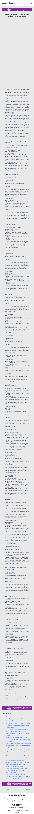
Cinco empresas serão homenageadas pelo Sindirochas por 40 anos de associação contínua (17, 770)
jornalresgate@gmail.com (17, 807)
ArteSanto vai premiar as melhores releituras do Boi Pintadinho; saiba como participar (18, 739)
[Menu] (31, 3)
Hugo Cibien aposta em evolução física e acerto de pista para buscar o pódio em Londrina (18, 746)
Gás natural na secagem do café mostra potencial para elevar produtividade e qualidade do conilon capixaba (18, 758)
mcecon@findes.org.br (13, 700)
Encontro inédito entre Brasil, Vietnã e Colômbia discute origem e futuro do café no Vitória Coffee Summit (17, 764)
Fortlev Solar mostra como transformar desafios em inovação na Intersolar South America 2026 (18, 719)
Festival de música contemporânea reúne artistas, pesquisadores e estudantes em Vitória (18, 752)
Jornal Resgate (9, 3)
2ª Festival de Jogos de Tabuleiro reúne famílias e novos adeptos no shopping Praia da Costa (18, 725)
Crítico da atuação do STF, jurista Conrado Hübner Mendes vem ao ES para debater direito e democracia (18, 776)
